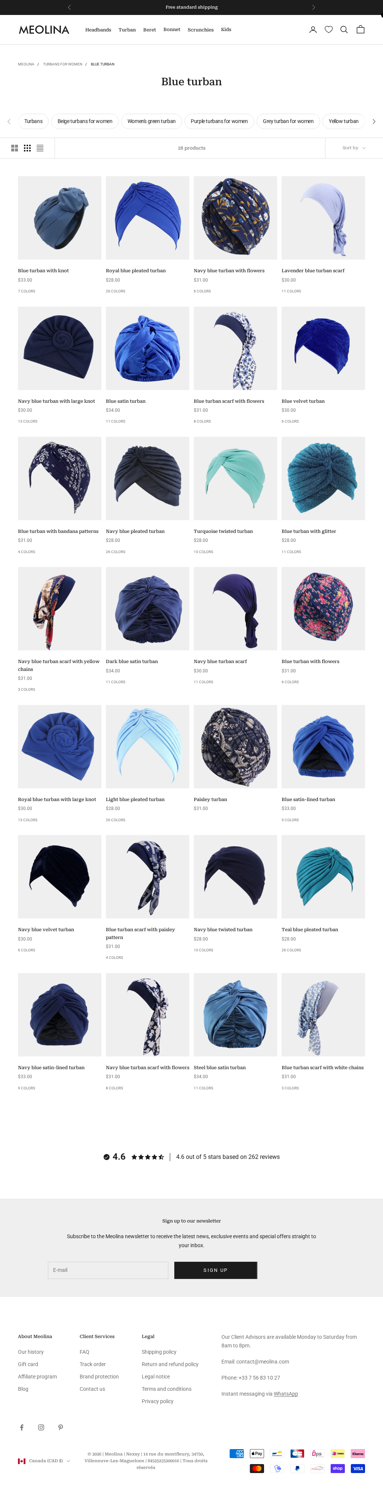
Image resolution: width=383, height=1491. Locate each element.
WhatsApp (286, 1394)
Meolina (26, 64)
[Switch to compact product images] (40, 148)
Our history (31, 1352)
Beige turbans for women (85, 121)
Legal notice (156, 1377)
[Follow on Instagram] (41, 1427)
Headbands (98, 30)
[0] (328, 29)
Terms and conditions (167, 1389)
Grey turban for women (288, 121)
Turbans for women (62, 64)
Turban (127, 30)
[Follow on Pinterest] (60, 1427)
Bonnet (171, 29)
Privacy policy (158, 1401)
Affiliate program (37, 1377)
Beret (149, 30)
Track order (93, 1364)
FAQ (84, 1352)
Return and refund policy (170, 1364)
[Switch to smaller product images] (27, 148)
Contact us (92, 1389)
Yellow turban (344, 121)
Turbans (33, 121)
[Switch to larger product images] (14, 148)
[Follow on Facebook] (21, 1427)
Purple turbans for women (219, 121)
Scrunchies (201, 30)
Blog (23, 1389)
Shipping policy (159, 1352)
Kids (226, 29)
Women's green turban (152, 121)
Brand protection (99, 1377)
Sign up (215, 1270)
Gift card (28, 1364)
